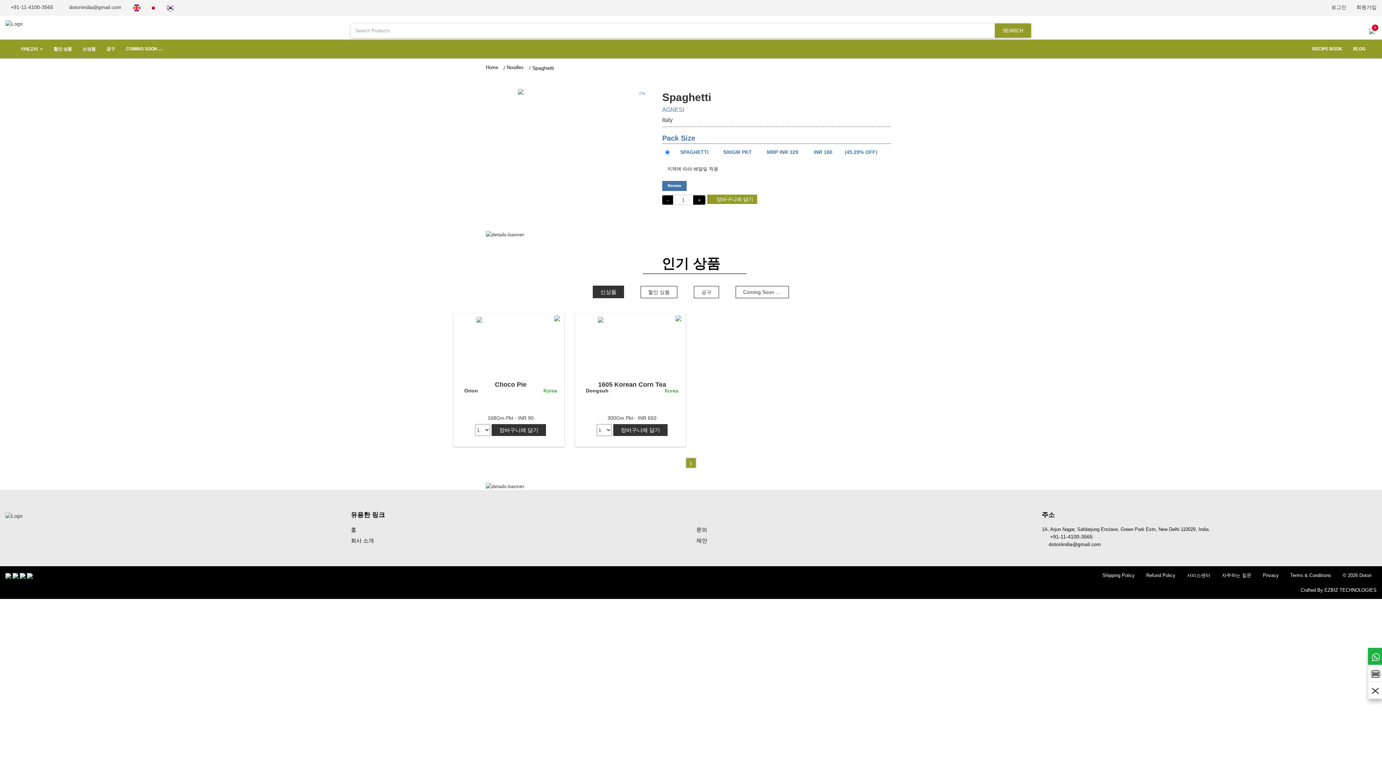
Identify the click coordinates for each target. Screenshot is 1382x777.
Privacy (1271, 575)
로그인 (1338, 7)
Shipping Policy (1118, 575)
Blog (1359, 48)
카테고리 (29, 48)
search (1013, 30)
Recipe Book (1327, 48)
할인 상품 (63, 48)
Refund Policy (1160, 575)
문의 (701, 530)
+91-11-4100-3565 (31, 7)
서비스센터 (1198, 575)
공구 (111, 48)
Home (492, 67)
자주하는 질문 (1236, 575)
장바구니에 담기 (734, 199)
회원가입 (1366, 7)
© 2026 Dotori (1357, 575)
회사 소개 (362, 540)
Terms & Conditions (1310, 575)
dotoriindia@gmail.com (94, 7)
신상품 (89, 48)
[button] (510, 91)
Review (674, 185)
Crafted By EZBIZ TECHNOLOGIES (1339, 590)
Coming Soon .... (144, 48)
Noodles (515, 67)
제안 (701, 540)
